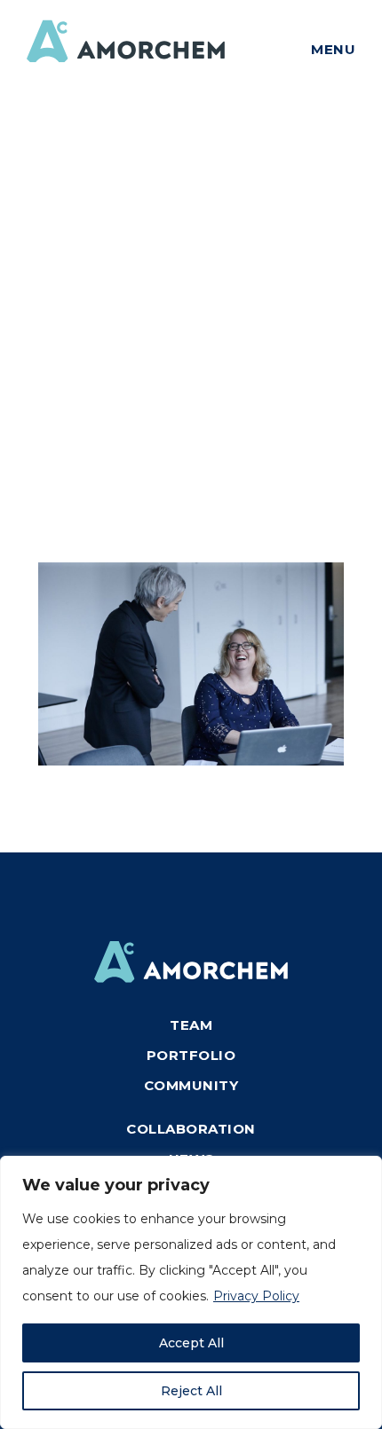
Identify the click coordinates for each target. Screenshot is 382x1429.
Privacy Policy (256, 1296)
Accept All (191, 1343)
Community (191, 1085)
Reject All (191, 1391)
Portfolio (191, 1055)
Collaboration (191, 1128)
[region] (191, 1292)
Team (191, 1025)
